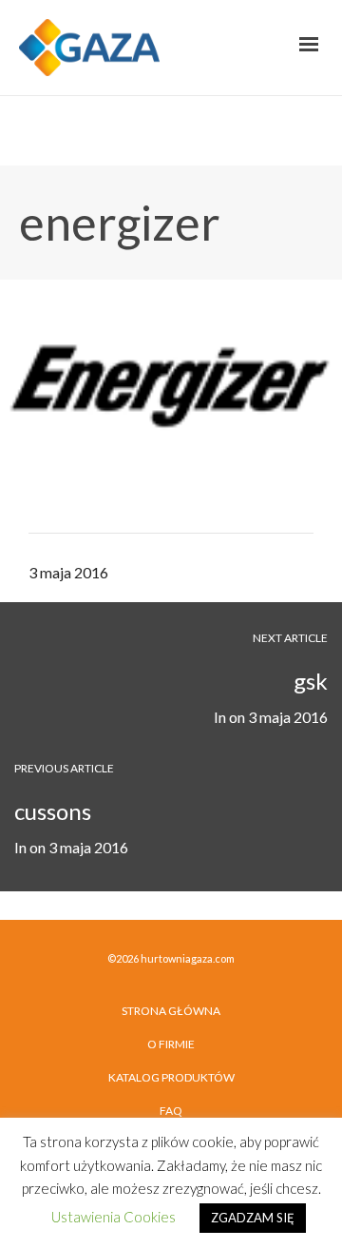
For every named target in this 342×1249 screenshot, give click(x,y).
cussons (52, 811)
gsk (311, 680)
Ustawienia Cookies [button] (113, 1216)
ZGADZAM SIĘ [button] (252, 1217)
